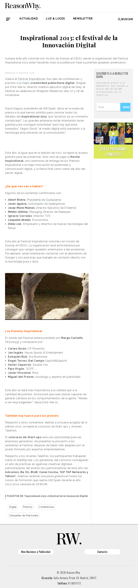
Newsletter (83, 18)
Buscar (127, 19)
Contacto (102, 552)
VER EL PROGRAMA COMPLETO (113, 151)
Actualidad (28, 18)
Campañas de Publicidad (23, 515)
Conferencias (46, 507)
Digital (13, 507)
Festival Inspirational (31, 79)
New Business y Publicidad (35, 552)
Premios (27, 507)
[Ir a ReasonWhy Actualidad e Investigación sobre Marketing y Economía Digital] (22, 5)
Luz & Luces (55, 18)
